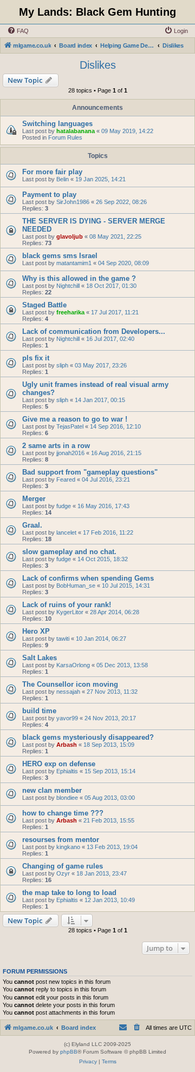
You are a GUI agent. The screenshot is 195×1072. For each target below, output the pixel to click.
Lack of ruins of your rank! (66, 605)
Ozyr (63, 873)
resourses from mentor (60, 840)
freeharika (70, 312)
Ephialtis (67, 771)
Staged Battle (44, 305)
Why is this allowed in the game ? (79, 278)
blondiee (67, 797)
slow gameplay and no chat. (69, 552)
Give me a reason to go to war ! (74, 419)
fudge (63, 506)
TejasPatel (69, 426)
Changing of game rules (62, 866)
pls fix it (35, 358)
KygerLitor (69, 612)
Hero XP (36, 631)
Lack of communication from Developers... (93, 331)
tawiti (62, 638)
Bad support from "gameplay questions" (90, 472)
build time (39, 711)
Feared (65, 479)
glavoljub (69, 236)
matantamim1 (74, 263)
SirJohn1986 (72, 202)
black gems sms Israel (60, 256)
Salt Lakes (39, 658)
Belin (62, 179)
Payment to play (49, 194)
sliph (62, 365)
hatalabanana (75, 131)
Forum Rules (65, 137)
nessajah (68, 691)
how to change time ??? (62, 813)
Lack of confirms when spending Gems (88, 578)
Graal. (32, 525)
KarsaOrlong (73, 665)
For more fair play (52, 172)
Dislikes (98, 65)
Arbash (66, 744)
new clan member (52, 790)
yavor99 (67, 718)
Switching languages (57, 124)
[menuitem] (18, 30)
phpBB (68, 1052)
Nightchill (68, 285)
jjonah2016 (70, 453)
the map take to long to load (69, 893)
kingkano (68, 847)
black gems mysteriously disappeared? (88, 737)
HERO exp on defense (58, 764)
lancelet (66, 532)
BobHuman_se (75, 585)
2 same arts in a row (56, 446)
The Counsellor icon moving (70, 684)
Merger (34, 499)
